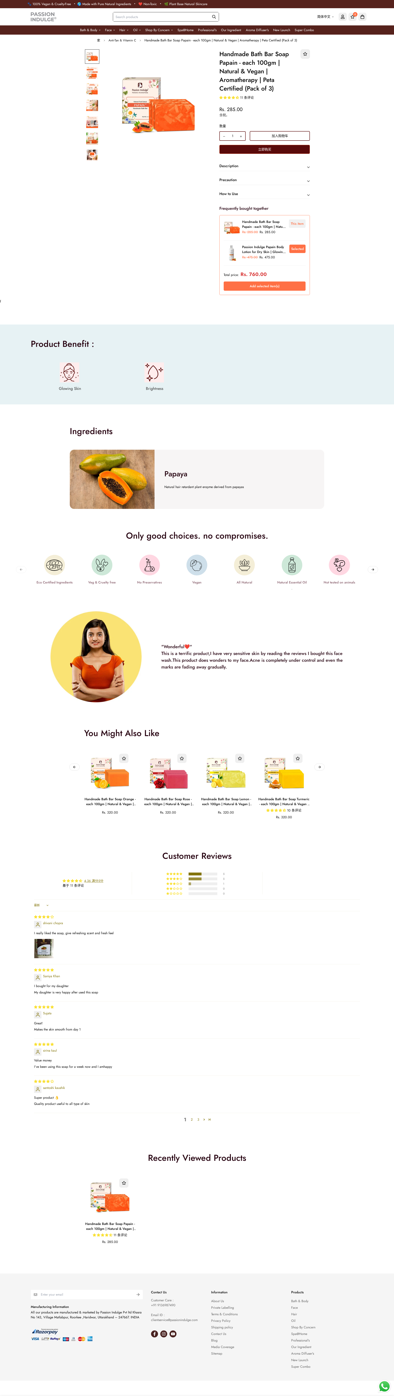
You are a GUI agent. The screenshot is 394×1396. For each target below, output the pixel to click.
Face (108, 30)
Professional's (207, 30)
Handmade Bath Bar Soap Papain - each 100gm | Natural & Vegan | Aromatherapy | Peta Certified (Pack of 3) (110, 1226)
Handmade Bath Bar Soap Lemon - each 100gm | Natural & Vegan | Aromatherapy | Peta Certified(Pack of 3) (226, 802)
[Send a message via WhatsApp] (384, 1386)
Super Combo (304, 30)
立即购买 (264, 149)
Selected (297, 248)
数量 (222, 126)
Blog (214, 1340)
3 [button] (198, 1119)
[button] (229, 97)
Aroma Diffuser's (257, 30)
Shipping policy (222, 1327)
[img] (44, 917)
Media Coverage (222, 1347)
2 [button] (192, 1119)
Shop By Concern (157, 30)
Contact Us (218, 1333)
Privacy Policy (220, 1320)
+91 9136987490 (163, 1305)
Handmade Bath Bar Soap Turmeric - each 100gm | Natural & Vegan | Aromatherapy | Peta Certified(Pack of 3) (283, 802)
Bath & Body (88, 30)
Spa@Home (186, 30)
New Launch (281, 30)
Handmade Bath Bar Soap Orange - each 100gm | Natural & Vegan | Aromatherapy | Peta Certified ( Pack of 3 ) (110, 802)
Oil (135, 30)
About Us (217, 1301)
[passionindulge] (43, 16)
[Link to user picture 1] (44, 948)
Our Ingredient (231, 30)
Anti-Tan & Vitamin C (122, 40)
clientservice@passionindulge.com (174, 1320)
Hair (122, 30)
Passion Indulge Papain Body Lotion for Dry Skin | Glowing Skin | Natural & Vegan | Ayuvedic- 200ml (263, 250)
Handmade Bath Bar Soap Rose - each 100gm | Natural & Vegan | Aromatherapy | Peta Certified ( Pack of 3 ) (168, 802)
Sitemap (216, 1353)
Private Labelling (222, 1307)
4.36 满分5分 (93, 880)
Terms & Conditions (224, 1314)
